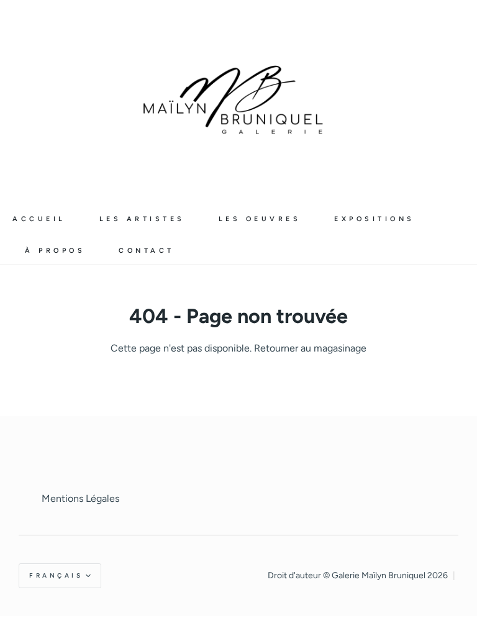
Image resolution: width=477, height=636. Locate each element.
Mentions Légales (80, 498)
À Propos (55, 251)
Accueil (39, 219)
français (56, 575)
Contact (147, 251)
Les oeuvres (260, 219)
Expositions (374, 219)
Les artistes (142, 219)
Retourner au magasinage (310, 348)
